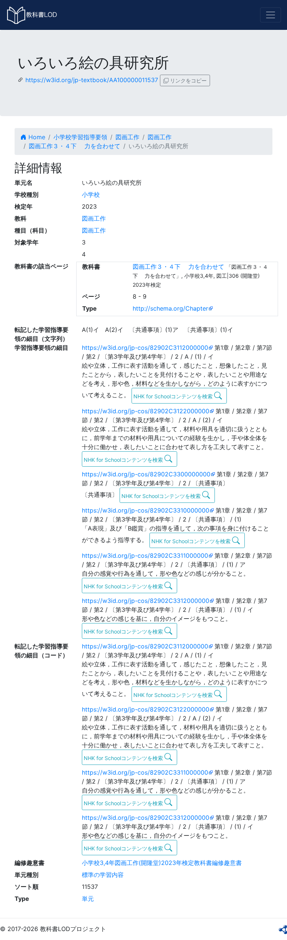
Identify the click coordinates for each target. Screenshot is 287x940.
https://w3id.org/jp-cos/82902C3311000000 (145, 555)
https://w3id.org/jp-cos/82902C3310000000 (145, 510)
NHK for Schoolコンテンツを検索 (173, 396)
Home (36, 137)
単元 (88, 898)
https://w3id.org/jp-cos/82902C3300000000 (146, 474)
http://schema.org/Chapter (170, 308)
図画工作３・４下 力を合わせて (74, 146)
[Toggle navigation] (270, 14)
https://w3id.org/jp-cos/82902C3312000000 (145, 600)
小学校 (91, 194)
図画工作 (127, 137)
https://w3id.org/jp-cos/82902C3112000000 (145, 347)
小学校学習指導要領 (80, 137)
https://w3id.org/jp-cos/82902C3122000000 (145, 411)
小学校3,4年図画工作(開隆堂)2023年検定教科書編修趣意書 (162, 862)
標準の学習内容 (103, 874)
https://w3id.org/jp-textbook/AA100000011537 (91, 80)
